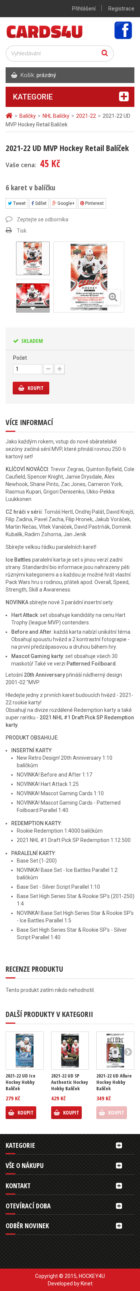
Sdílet (40, 203)
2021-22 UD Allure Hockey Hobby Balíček (114, 1082)
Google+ (65, 203)
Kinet (87, 1284)
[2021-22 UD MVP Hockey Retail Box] (33, 296)
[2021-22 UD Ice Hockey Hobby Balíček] (25, 1051)
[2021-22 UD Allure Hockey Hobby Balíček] (115, 1051)
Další (33, 308)
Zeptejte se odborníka (42, 219)
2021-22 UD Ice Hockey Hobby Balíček (20, 1082)
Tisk (22, 231)
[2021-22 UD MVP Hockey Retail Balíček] (33, 258)
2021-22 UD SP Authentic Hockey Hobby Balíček (69, 1082)
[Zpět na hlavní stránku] (10, 115)
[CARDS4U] (45, 31)
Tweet (19, 203)
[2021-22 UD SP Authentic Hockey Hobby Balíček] (70, 1051)
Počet (20, 358)
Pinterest (94, 203)
